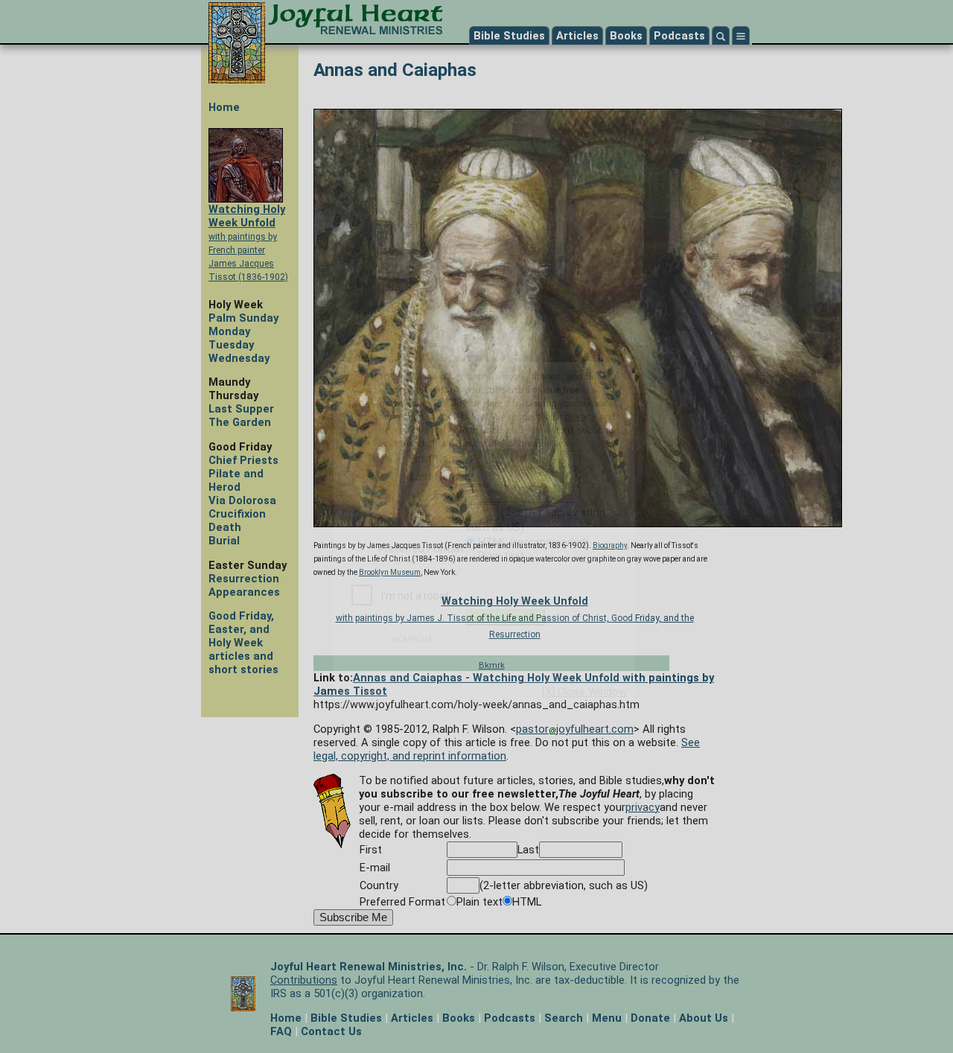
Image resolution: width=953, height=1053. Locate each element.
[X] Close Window (584, 692)
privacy (580, 416)
